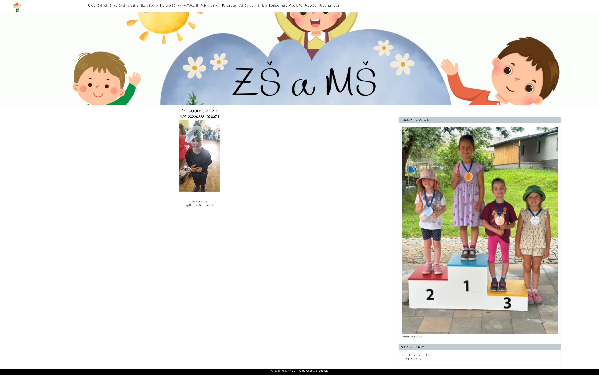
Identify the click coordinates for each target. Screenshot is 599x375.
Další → (209, 205)
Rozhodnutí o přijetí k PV (285, 5)
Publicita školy (210, 5)
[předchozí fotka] (115, 156)
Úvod (91, 5)
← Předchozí (199, 201)
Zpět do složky (194, 205)
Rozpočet (310, 5)
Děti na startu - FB (415, 358)
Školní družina (128, 5)
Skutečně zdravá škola (418, 355)
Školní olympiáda (412, 336)
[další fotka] (283, 156)
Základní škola (107, 5)
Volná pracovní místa (253, 5)
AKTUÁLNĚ (191, 5)
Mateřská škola (170, 5)
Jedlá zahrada (329, 5)
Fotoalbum (229, 5)
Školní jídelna (149, 5)
